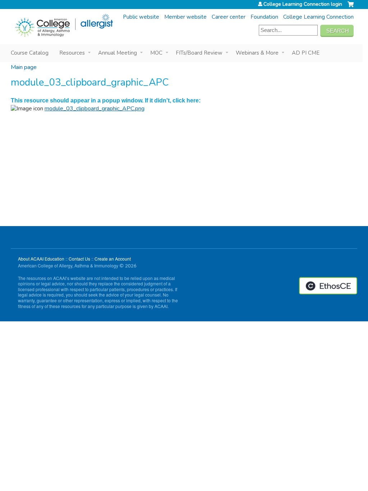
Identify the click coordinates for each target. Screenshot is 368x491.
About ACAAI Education (41, 259)
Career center (228, 16)
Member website (185, 16)
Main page (24, 67)
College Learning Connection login (302, 4)
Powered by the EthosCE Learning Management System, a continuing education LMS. (328, 285)
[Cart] (351, 7)
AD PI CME (305, 52)
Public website (141, 16)
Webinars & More (257, 52)
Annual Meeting (117, 52)
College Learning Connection (318, 16)
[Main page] (63, 25)
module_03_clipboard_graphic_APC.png (94, 109)
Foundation (264, 16)
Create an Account (113, 259)
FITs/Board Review (199, 52)
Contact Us (79, 259)
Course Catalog (30, 52)
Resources (72, 52)
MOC (156, 52)
